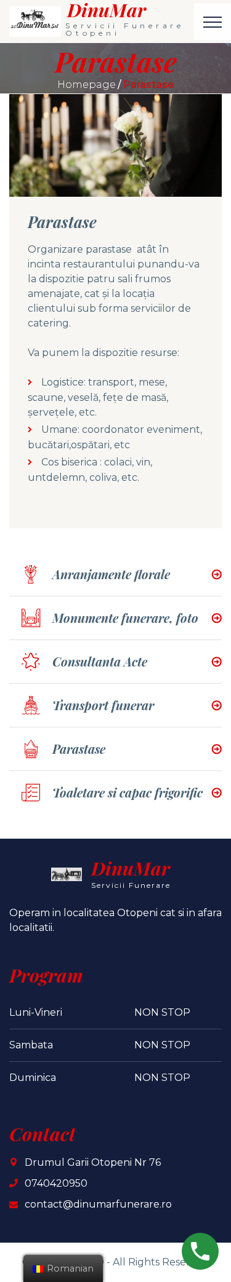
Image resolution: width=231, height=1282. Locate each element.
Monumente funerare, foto (125, 617)
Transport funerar (103, 705)
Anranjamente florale (111, 574)
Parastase (78, 748)
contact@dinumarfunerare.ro (98, 1204)
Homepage (86, 84)
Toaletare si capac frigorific (127, 792)
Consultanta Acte (99, 661)
